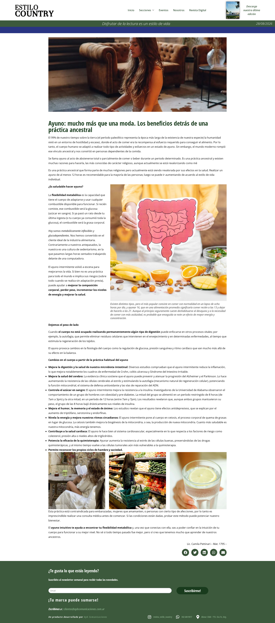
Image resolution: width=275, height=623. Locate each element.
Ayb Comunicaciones (95, 616)
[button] (185, 552)
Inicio (131, 10)
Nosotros (178, 10)
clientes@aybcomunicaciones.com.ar (83, 609)
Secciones (145, 10)
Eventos (163, 10)
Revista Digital (197, 10)
